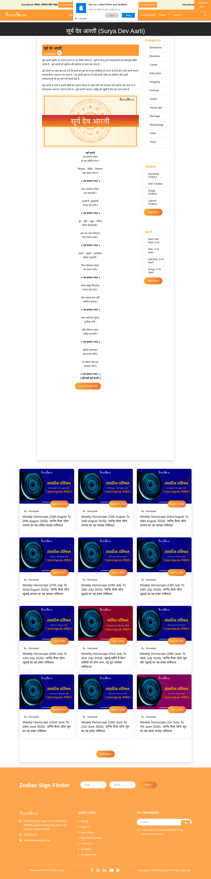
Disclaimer (86, 849)
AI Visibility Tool (88, 855)
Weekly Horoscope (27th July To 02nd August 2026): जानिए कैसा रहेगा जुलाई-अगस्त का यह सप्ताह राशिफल (46, 589)
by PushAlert (82, 18)
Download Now (50, 5)
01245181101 (31, 835)
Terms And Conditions (91, 838)
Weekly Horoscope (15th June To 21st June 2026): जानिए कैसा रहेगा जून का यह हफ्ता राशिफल (105, 727)
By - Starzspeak (31, 511)
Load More (105, 754)
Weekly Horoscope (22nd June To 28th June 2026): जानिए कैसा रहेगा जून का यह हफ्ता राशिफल (47, 727)
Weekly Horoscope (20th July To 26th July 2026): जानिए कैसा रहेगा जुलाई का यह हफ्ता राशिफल (103, 589)
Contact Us (86, 844)
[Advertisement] (17, 82)
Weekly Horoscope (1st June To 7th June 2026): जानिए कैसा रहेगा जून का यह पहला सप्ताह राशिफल (163, 727)
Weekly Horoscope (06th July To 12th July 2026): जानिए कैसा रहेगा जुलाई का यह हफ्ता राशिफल (45, 658)
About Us (85, 827)
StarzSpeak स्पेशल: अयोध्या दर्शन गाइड (22, 4)
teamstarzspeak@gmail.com (37, 840)
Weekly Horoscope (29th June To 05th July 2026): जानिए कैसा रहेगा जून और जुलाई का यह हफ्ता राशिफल (163, 658)
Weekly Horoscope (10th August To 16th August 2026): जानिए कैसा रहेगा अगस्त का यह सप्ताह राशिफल (105, 521)
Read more (153, 212)
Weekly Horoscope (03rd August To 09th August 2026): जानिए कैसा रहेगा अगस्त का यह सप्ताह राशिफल (164, 521)
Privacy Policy (87, 832)
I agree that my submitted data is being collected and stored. (162, 832)
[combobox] (93, 784)
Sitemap (85, 821)
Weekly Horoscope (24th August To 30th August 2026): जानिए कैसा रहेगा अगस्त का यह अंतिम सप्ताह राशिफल (47, 521)
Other (162, 15)
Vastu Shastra (148, 15)
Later (111, 15)
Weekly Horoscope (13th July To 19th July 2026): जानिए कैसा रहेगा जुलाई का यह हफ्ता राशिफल (162, 589)
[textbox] (93, 785)
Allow (128, 15)
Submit (147, 785)
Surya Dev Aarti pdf (87, 386)
